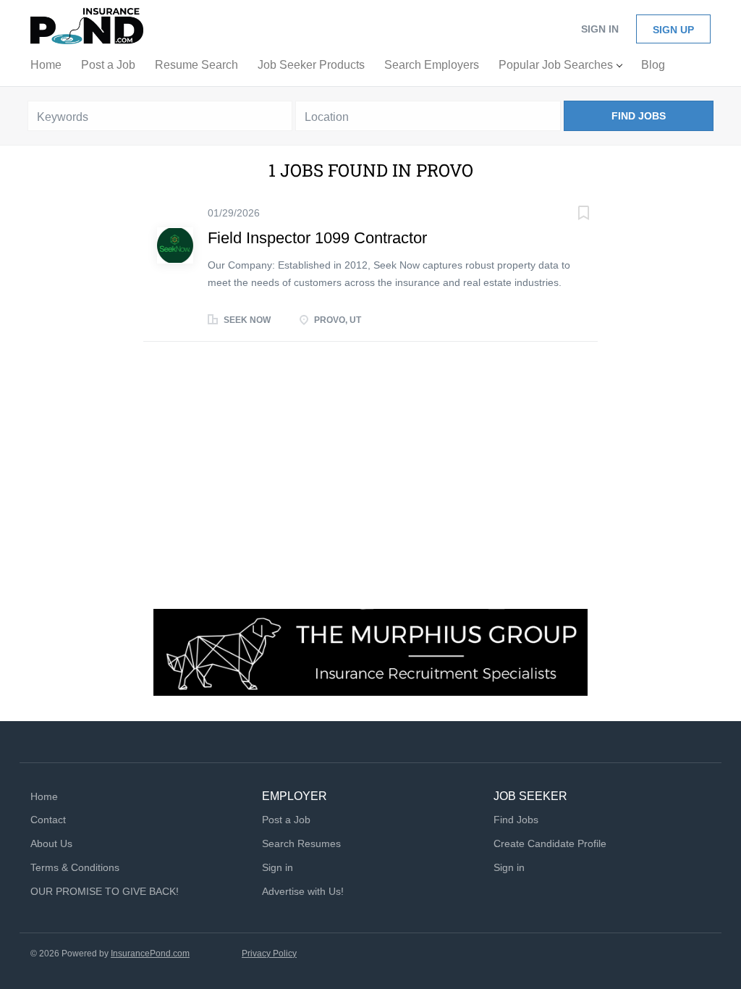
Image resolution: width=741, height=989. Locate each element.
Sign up (673, 29)
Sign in (600, 29)
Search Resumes (301, 843)
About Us (51, 843)
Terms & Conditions (74, 867)
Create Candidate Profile (550, 843)
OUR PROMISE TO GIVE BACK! (104, 891)
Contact (48, 819)
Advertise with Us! (303, 891)
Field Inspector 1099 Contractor (317, 238)
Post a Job (286, 819)
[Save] (569, 215)
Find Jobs (638, 116)
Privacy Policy (269, 953)
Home (44, 796)
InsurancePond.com (150, 953)
